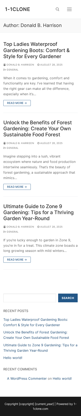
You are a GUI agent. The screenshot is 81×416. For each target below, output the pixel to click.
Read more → (17, 103)
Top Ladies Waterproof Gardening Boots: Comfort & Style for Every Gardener (36, 50)
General (12, 69)
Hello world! (12, 358)
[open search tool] (57, 9)
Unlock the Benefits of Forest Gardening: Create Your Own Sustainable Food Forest (37, 129)
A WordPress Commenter (27, 378)
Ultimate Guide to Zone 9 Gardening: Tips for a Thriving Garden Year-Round (38, 212)
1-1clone (17, 9)
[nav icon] (69, 9)
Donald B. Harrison (20, 64)
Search (68, 298)
